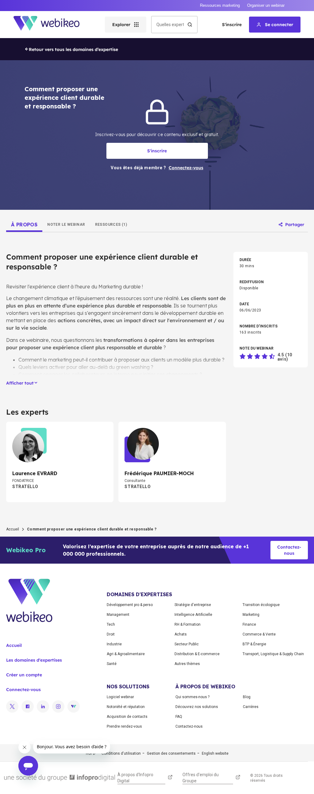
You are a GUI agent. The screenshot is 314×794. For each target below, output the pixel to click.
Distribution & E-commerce (197, 654)
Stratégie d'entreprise (192, 605)
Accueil (12, 529)
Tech (111, 624)
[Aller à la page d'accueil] (51, 24)
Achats (180, 634)
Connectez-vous (23, 689)
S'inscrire (232, 24)
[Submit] (190, 24)
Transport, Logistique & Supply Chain (273, 654)
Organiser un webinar (266, 5)
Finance (249, 624)
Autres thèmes (187, 664)
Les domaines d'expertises (34, 660)
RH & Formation (187, 624)
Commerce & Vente (259, 634)
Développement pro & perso (130, 605)
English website (215, 753)
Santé (112, 664)
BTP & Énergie (254, 644)
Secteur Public (186, 644)
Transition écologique (261, 605)
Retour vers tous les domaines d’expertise (73, 49)
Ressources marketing (220, 5)
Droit (111, 634)
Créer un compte (24, 675)
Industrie (114, 644)
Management (118, 614)
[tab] (24, 224)
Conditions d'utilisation (121, 753)
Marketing (251, 614)
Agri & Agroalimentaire (126, 654)
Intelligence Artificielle (193, 614)
